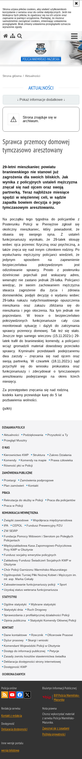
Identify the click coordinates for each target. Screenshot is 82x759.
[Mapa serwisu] (12, 35)
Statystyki (9, 597)
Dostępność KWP (15, 667)
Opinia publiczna (15, 620)
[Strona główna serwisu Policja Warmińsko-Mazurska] (5, 35)
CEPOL (17, 525)
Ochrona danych (13, 674)
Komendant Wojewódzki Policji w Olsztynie (32, 645)
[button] (74, 36)
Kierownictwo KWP (16, 455)
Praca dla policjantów (61, 500)
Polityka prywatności (53, 734)
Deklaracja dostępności (14, 729)
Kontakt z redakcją (11, 715)
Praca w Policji (13, 505)
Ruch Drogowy (37, 609)
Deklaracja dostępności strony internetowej (32, 661)
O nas (6, 447)
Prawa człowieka (62, 460)
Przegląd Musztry (15, 440)
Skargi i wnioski (38, 640)
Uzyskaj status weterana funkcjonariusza (31, 589)
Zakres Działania (60, 455)
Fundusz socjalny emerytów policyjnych (30, 555)
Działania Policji (13, 427)
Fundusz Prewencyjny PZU (44, 525)
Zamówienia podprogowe (37, 480)
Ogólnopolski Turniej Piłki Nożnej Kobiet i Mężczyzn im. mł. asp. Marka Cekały (40, 577)
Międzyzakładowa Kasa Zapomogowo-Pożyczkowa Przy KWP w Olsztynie (37, 547)
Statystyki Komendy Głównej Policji (53, 620)
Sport (63, 584)
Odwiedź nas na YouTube (12, 694)
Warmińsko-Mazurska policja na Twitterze (27, 694)
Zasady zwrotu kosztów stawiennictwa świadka (35, 656)
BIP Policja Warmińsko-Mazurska (67, 697)
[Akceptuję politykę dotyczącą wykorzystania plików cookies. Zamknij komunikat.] (76, 3)
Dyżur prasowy (14, 640)
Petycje (54, 651)
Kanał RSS (4, 694)
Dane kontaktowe (15, 635)
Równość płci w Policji (18, 465)
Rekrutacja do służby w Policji (23, 500)
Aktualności (32, 76)
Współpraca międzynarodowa (52, 520)
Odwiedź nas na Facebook (19, 694)
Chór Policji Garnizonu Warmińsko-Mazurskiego (35, 569)
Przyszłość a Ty (57, 435)
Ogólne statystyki (15, 604)
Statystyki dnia (13, 609)
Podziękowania (33, 435)
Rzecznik (37, 635)
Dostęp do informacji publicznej (24, 651)
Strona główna (12, 76)
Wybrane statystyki (43, 604)
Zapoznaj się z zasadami (55, 728)
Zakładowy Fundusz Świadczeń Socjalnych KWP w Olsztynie (37, 562)
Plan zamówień (14, 485)
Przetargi (10, 480)
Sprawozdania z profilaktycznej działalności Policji (36, 615)
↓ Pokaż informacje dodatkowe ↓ (41, 99)
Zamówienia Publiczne (17, 473)
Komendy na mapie (33, 460)
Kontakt (33, 485)
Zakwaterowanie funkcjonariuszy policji (29, 584)
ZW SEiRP (11, 530)
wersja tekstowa (10, 750)
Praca (6, 492)
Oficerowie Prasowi (60, 635)
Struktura (39, 455)
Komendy (10, 460)
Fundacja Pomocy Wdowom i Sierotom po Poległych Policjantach (38, 538)
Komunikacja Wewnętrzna (20, 513)
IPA (6, 525)
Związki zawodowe (16, 520)
